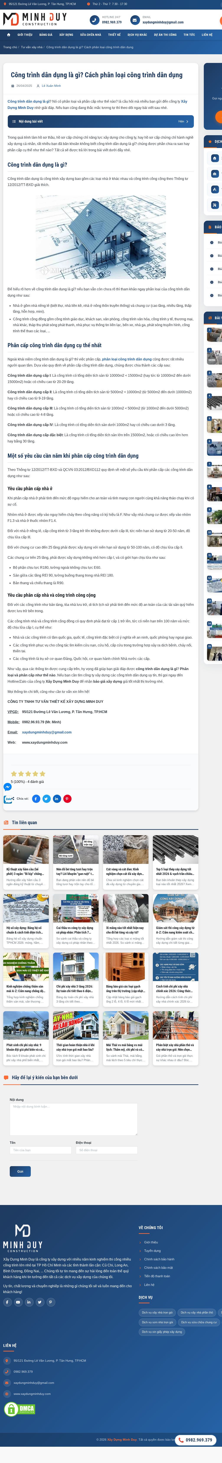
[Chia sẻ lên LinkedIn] (57, 799)
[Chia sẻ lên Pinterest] (67, 799)
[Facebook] (7, 1302)
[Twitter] (40, 1302)
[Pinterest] (51, 1302)
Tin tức (189, 34)
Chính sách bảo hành (158, 1259)
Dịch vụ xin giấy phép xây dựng (162, 1331)
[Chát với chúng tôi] (7, 788)
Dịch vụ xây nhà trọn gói (157, 1312)
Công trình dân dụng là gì (28, 101)
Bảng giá (45, 34)
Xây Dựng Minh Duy (122, 1439)
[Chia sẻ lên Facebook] (36, 799)
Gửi (20, 1171)
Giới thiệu (25, 34)
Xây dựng (66, 34)
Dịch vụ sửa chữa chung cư (199, 1322)
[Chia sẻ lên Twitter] (46, 799)
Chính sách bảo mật (158, 1267)
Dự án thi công (165, 34)
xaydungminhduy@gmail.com (163, 22)
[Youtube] (18, 1302)
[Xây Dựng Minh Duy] (35, 19)
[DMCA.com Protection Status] (19, 1409)
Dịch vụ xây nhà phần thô (197, 1312)
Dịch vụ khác (137, 34)
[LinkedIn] (29, 1302)
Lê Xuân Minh (51, 85)
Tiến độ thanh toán (156, 1276)
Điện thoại (83, 1142)
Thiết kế (114, 34)
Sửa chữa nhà (90, 34)
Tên (12, 1142)
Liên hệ (207, 34)
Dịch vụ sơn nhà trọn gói (157, 1322)
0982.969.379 (112, 22)
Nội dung (17, 1099)
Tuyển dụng (152, 1251)
